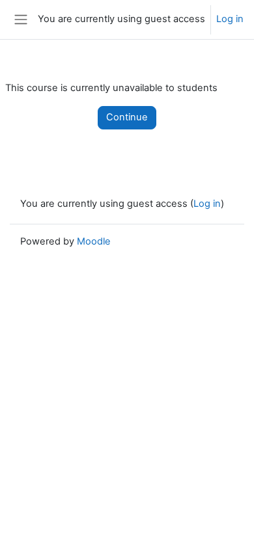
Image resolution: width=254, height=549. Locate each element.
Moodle (94, 241)
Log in (230, 19)
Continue (127, 117)
